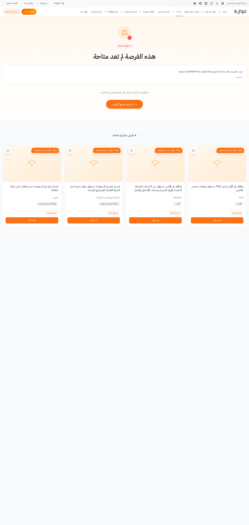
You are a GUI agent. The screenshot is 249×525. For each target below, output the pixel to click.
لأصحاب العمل (11, 3)
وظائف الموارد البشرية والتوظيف (230, 150)
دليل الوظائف (113, 11)
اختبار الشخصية (164, 11)
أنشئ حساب (29, 11)
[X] (217, 3)
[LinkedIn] (206, 3)
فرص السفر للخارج (192, 11)
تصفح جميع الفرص (122, 104)
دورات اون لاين (210, 11)
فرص (224, 11)
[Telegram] (200, 3)
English (57, 3)
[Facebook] (222, 3)
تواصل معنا (28, 3)
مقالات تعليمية (148, 11)
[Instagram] (211, 3)
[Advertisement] (124, 517)
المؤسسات (83, 11)
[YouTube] (194, 3)
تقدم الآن (217, 220)
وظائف (178, 11)
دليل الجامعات (96, 11)
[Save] (193, 151)
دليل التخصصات (130, 11)
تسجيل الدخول (11, 11)
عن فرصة (43, 3)
